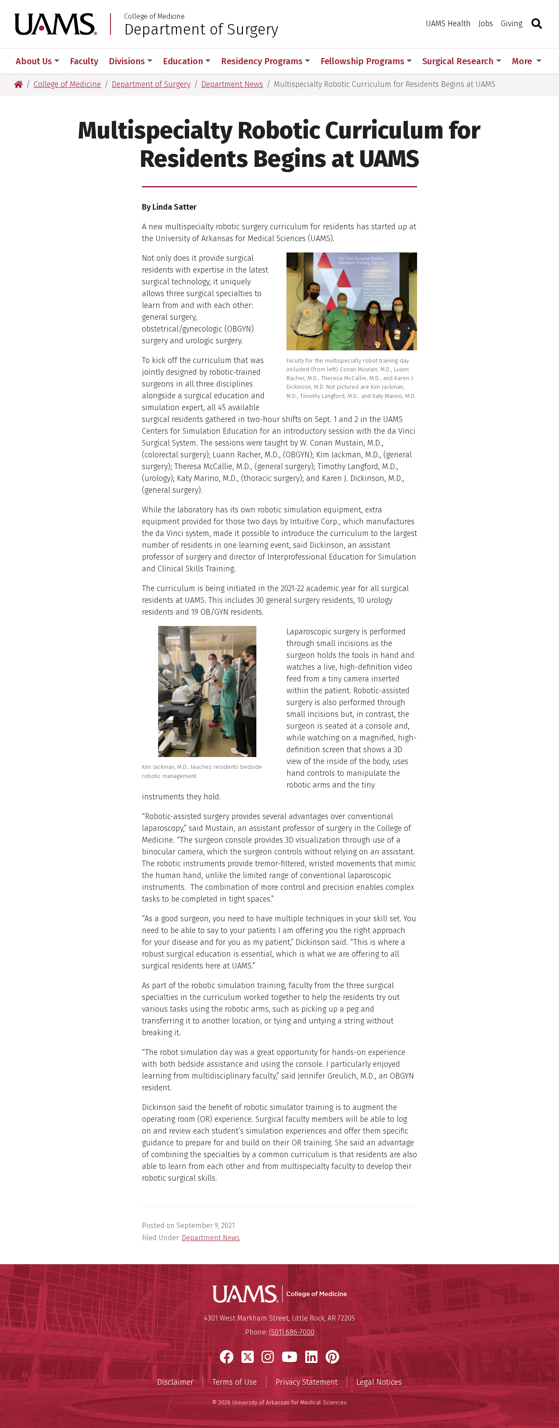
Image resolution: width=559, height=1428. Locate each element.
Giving (511, 23)
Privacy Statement (307, 1382)
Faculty (84, 61)
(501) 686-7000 (291, 1332)
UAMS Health (448, 23)
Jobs (486, 23)
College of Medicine (154, 16)
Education (183, 61)
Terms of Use (234, 1382)
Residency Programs (262, 61)
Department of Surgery (201, 29)
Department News (211, 1238)
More (523, 61)
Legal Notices (379, 1382)
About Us (34, 61)
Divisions (127, 61)
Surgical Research (457, 61)
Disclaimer (175, 1382)
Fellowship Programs (362, 61)
